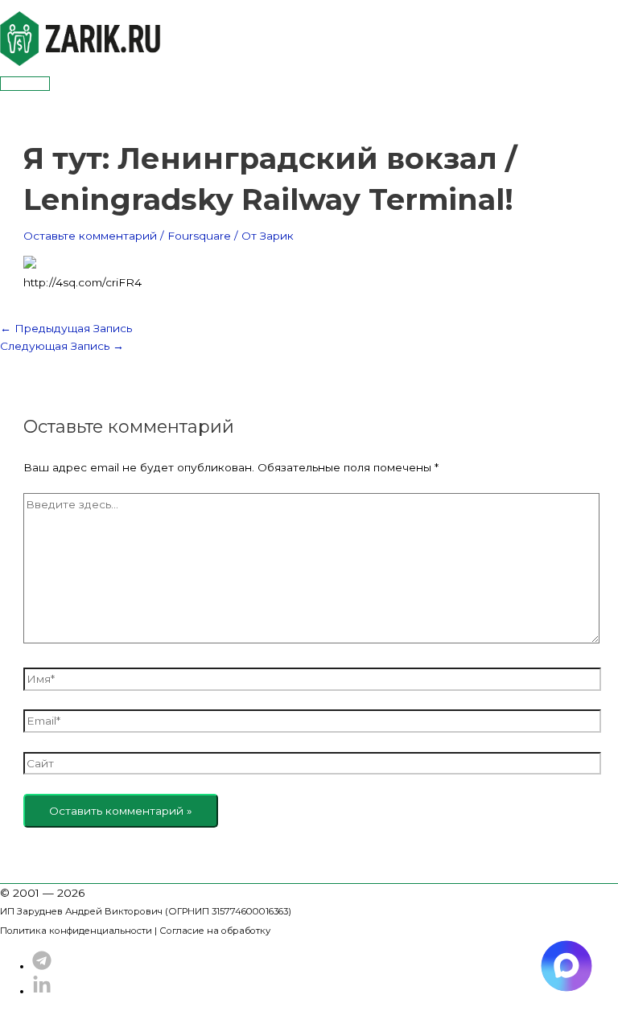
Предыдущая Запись (66, 328)
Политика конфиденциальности (76, 930)
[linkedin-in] (42, 990)
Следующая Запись (62, 345)
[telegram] (42, 966)
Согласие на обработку (214, 930)
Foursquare (199, 235)
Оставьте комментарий (90, 235)
